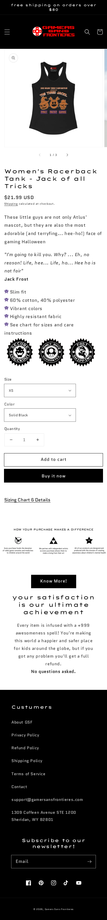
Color (9, 404)
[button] (7, 32)
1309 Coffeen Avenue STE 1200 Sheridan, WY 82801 (43, 815)
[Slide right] (67, 155)
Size (8, 379)
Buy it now (54, 476)
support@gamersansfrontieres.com (47, 799)
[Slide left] (40, 155)
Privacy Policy (25, 735)
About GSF (21, 722)
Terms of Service (28, 774)
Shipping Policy (27, 761)
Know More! (53, 581)
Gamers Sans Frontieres (59, 909)
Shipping (11, 204)
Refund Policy (25, 748)
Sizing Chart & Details (27, 500)
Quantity (12, 428)
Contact (19, 787)
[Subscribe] (89, 861)
